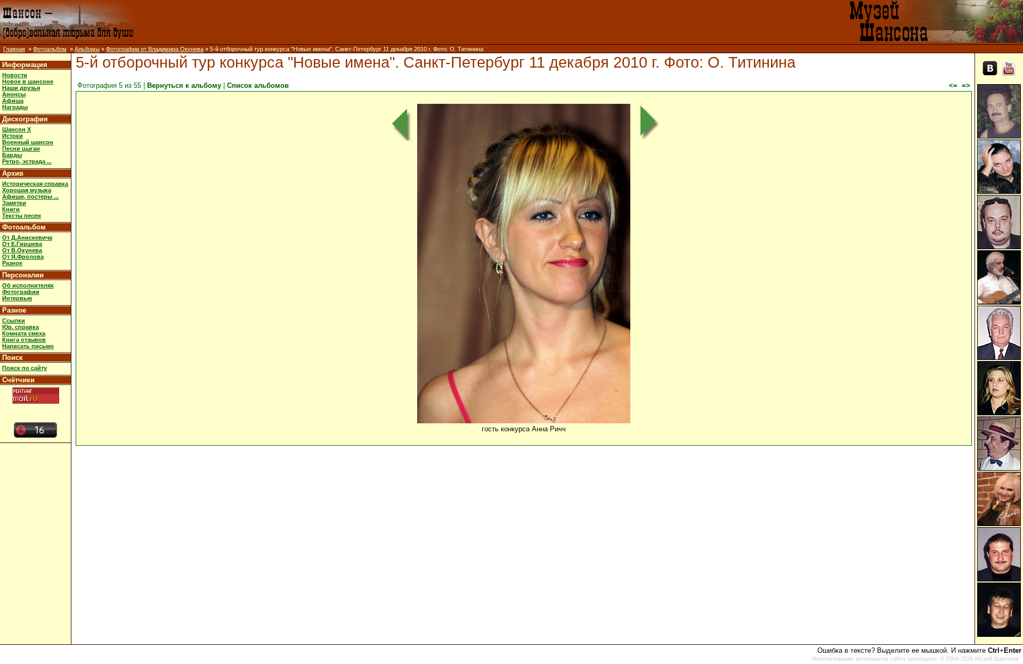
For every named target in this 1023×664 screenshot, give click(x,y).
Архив (13, 173)
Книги (11, 209)
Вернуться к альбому (184, 85)
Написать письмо (28, 346)
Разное (12, 263)
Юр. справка (20, 327)
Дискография (25, 119)
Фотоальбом (50, 49)
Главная (14, 49)
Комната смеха (23, 333)
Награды (15, 107)
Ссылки (13, 320)
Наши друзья (21, 88)
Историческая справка (35, 184)
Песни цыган (21, 148)
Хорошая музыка (26, 190)
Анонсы (14, 94)
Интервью (17, 298)
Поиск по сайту (24, 368)
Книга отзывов (24, 340)
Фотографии (20, 292)
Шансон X (16, 129)
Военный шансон (27, 142)
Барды (12, 155)
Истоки (12, 136)
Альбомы (87, 49)
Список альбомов (258, 85)
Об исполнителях (28, 285)
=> (966, 85)
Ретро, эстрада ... (27, 161)
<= (953, 85)
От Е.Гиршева (22, 244)
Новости (14, 75)
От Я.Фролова (23, 256)
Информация (25, 65)
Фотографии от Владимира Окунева (155, 49)
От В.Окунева (22, 250)
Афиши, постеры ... (30, 196)
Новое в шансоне (27, 81)
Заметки (14, 203)
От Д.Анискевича (27, 237)
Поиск (12, 358)
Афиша (12, 100)
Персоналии (23, 275)
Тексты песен (21, 215)
